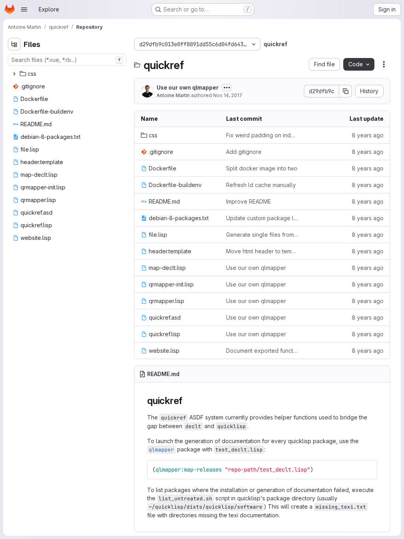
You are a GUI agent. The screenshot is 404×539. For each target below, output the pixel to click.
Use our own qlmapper (188, 87)
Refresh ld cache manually (261, 185)
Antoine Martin (173, 95)
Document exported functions (262, 350)
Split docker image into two (261, 168)
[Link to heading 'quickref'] (187, 400)
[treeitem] (67, 73)
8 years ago (367, 135)
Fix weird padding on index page (262, 135)
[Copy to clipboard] (367, 469)
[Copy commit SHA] (345, 91)
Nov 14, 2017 (227, 95)
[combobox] (67, 60)
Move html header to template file (262, 251)
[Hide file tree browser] (14, 44)
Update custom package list (262, 218)
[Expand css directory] (14, 74)
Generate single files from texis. (262, 234)
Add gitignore (244, 151)
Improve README (248, 201)
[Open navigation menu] (24, 9)
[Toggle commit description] (227, 87)
